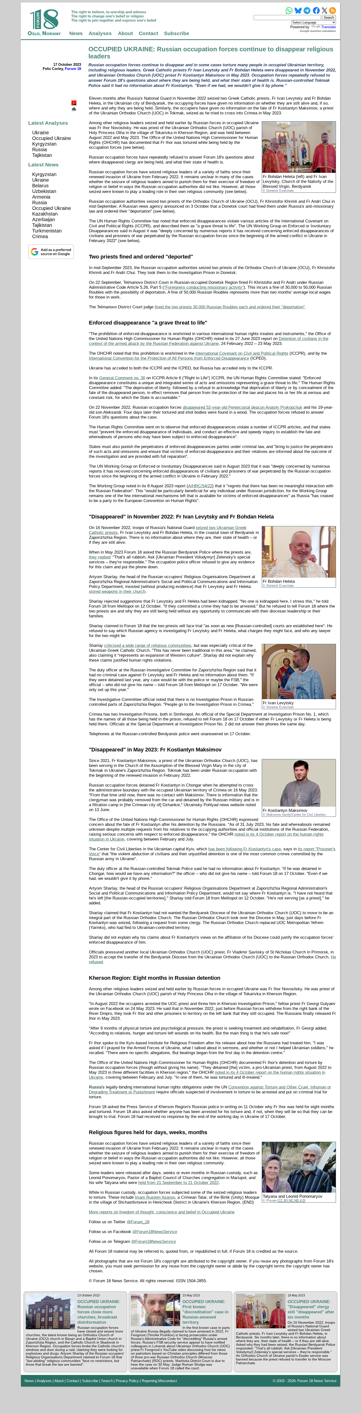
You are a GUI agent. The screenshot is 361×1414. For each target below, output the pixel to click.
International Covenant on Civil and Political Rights (241, 353)
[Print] (74, 107)
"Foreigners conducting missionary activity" (204, 287)
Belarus (40, 185)
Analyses (100, 33)
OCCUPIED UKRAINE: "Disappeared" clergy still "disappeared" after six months (311, 1309)
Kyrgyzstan (44, 144)
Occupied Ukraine (51, 138)
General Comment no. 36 (122, 378)
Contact (148, 33)
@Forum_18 (138, 1222)
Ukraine (40, 132)
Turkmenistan (47, 230)
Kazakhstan (45, 214)
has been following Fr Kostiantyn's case (244, 849)
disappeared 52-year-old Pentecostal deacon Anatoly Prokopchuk (242, 407)
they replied (99, 557)
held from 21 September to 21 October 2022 (178, 1182)
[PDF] (74, 101)
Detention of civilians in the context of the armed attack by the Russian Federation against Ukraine (208, 341)
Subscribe (176, 33)
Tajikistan (42, 155)
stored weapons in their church (117, 591)
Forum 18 (73, 69)
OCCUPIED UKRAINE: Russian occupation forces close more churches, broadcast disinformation (98, 1312)
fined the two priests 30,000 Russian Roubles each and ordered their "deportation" (230, 307)
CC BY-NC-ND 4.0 (291, 1200)
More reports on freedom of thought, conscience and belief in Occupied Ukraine (162, 1212)
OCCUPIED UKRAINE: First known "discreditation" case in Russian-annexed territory (205, 1312)
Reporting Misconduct (159, 1381)
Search (107, 1381)
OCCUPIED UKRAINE (120, 49)
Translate (328, 27)
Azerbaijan (43, 219)
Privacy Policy (127, 1381)
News (76, 33)
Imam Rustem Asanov (155, 1197)
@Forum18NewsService (154, 1231)
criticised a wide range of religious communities (147, 645)
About (125, 33)
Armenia (41, 197)
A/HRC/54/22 (200, 486)
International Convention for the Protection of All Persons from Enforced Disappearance (169, 358)
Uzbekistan (44, 191)
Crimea (40, 236)
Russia (39, 149)
